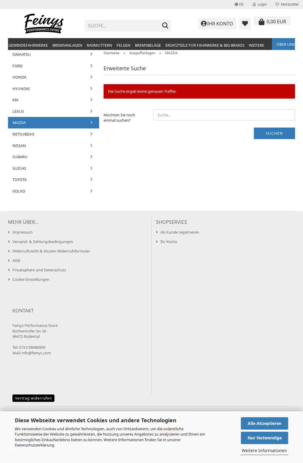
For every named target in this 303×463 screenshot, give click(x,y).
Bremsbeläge (148, 45)
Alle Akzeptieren (264, 423)
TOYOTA (19, 179)
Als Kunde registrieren (179, 232)
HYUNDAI (21, 88)
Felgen (123, 45)
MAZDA (19, 122)
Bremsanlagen (67, 45)
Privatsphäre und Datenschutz (39, 270)
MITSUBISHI (23, 134)
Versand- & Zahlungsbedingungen (42, 241)
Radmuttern (99, 45)
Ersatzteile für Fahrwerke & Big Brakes (204, 45)
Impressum (22, 232)
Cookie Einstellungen (30, 279)
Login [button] (261, 4)
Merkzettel (289, 4)
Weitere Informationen (264, 450)
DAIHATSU (21, 54)
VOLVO (18, 191)
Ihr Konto (168, 241)
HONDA (19, 77)
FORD (17, 66)
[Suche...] (165, 26)
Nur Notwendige (265, 438)
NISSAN (19, 145)
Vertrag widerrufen (33, 398)
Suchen (274, 133)
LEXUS (18, 111)
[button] (239, 4)
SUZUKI (19, 168)
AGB (16, 260)
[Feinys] (43, 23)
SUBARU (20, 156)
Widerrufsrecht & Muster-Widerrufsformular (51, 251)
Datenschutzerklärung (34, 445)
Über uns (285, 44)
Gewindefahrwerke (28, 45)
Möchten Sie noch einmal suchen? (119, 117)
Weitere (256, 45)
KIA (15, 99)
